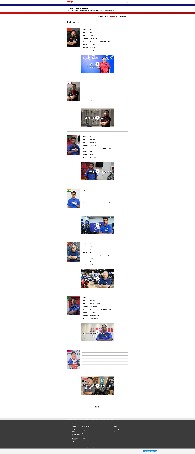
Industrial (115, 428)
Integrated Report (85, 432)
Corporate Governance (86, 436)
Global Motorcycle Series (77, 4)
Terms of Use (78, 447)
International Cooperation (118, 429)
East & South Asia (113, 16)
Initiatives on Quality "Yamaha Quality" (75, 439)
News (99, 423)
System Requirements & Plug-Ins (89, 447)
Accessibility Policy (115, 447)
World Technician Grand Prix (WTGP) (95, 419)
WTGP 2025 (85, 13)
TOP (70, 4)
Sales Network (112, 4)
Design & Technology (102, 429)
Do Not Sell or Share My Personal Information (150, 451)
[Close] (193, 451)
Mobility (115, 426)
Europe (106, 16)
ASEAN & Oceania (122, 16)
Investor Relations (86, 426)
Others (115, 431)
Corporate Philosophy (75, 428)
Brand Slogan (74, 429)
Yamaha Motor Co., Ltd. (70, 419)
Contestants (109, 13)
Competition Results (94, 13)
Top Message (74, 426)
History (102, 419)
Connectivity (88, 4)
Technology (96, 4)
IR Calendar (84, 440)
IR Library (83, 430)
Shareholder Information (86, 433)
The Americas (100, 16)
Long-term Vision (75, 432)
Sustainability (85, 423)
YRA (125, 4)
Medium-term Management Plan (76, 435)
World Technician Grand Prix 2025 (108, 419)
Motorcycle (81, 419)
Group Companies (75, 441)
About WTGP (102, 13)
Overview (73, 431)
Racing (99, 431)
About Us (73, 423)
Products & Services (76, 419)
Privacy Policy (99, 447)
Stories (120, 4)
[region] (97, 451)
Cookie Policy (107, 447)
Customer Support (103, 4)
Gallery (99, 425)
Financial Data (84, 438)
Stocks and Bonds (85, 435)
